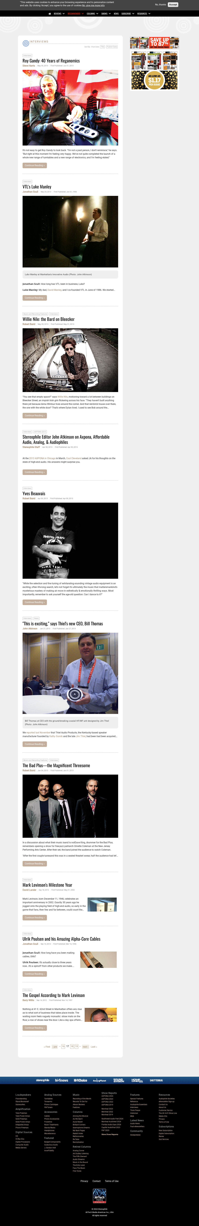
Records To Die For (80, 1102)
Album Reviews (79, 1104)
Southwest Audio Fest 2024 (112, 1119)
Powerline (48, 1122)
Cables (47, 1116)
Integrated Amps (22, 1125)
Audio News (135, 1124)
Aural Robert (78, 1122)
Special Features (136, 1099)
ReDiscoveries (78, 1136)
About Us (162, 1107)
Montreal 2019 (107, 1115)
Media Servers (21, 1148)
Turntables (48, 1099)
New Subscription (166, 1131)
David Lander (29, 890)
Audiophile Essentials (138, 1104)
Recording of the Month (82, 1099)
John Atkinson (30, 628)
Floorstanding (21, 1099)
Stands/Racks (49, 1128)
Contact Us (163, 1104)
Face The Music (79, 1168)
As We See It (77, 1119)
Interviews (27, 56)
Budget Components (52, 1142)
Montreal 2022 (107, 1112)
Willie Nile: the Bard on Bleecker (49, 319)
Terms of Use (164, 1122)
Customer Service (165, 1110)
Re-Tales (76, 1139)
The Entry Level (79, 1165)
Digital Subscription (166, 1133)
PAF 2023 (105, 1130)
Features (76, 1107)
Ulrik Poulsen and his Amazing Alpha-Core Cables (61, 938)
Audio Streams (78, 1159)
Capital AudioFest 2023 (111, 1127)
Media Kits (163, 1116)
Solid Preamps (21, 1119)
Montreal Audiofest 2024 (111, 1122)
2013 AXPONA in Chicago (42, 458)
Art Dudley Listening (81, 1154)
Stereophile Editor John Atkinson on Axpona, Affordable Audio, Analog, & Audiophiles (66, 439)
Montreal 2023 (107, 1109)
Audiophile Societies (167, 1099)
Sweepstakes (135, 1135)
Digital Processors (23, 1142)
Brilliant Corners (79, 1125)
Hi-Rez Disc (20, 1139)
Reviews (57, 13)
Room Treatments (51, 1125)
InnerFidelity (49, 1151)
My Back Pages (79, 1131)
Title (102, 47)
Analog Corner (78, 1151)
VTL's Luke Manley (37, 186)
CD (17, 1136)
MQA (132, 1116)
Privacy (162, 1119)
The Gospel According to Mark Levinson (54, 995)
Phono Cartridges (51, 1104)
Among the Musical (80, 1116)
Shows (104, 13)
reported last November (38, 732)
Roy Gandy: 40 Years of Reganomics (51, 60)
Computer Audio (22, 1145)
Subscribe (126, 13)
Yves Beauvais (34, 493)
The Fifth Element (80, 1156)
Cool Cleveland (73, 458)
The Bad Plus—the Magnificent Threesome (56, 765)
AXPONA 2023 (107, 1099)
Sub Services (164, 1139)
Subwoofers (20, 1104)
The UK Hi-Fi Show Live (168, 1113)
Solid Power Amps (23, 1122)
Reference (134, 1102)
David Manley (54, 290)
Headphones (49, 1131)
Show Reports (109, 1093)
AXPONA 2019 (107, 1105)
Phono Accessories (51, 1119)
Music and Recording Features (35, 314)
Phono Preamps (22, 1128)
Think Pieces (135, 1110)
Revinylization (78, 1142)
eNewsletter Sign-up (166, 1102)
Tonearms (48, 1102)
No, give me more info (93, 5)
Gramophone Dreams (81, 1128)
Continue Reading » (35, 165)
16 (63, 1046)
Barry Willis (28, 1000)
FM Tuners (48, 1107)
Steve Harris (29, 66)
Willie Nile (63, 396)
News (116, 13)
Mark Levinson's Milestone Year (47, 884)
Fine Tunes (77, 1171)
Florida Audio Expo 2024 (111, 1125)
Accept (173, 4)
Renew (161, 1136)
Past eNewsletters (137, 1126)
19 (76, 1046)
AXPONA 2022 (107, 1102)
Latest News (137, 1120)
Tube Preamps (21, 1113)
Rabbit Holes (78, 1133)
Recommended (74, 13)
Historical (134, 1113)
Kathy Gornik (56, 736)
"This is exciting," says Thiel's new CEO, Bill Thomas (63, 623)
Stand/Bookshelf (22, 1102)
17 (67, 1046)
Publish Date (112, 47)
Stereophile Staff (31, 447)
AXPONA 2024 (107, 1096)
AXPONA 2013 (40, 432)
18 (72, 1046)
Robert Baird (29, 324)
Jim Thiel (81, 736)
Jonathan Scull (30, 192)
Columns (91, 13)
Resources (142, 13)
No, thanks (160, 4)
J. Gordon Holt (50, 1148)
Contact (97, 1181)
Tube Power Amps (23, 1116)
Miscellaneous (50, 1133)
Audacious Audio (51, 1145)
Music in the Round (80, 1162)
